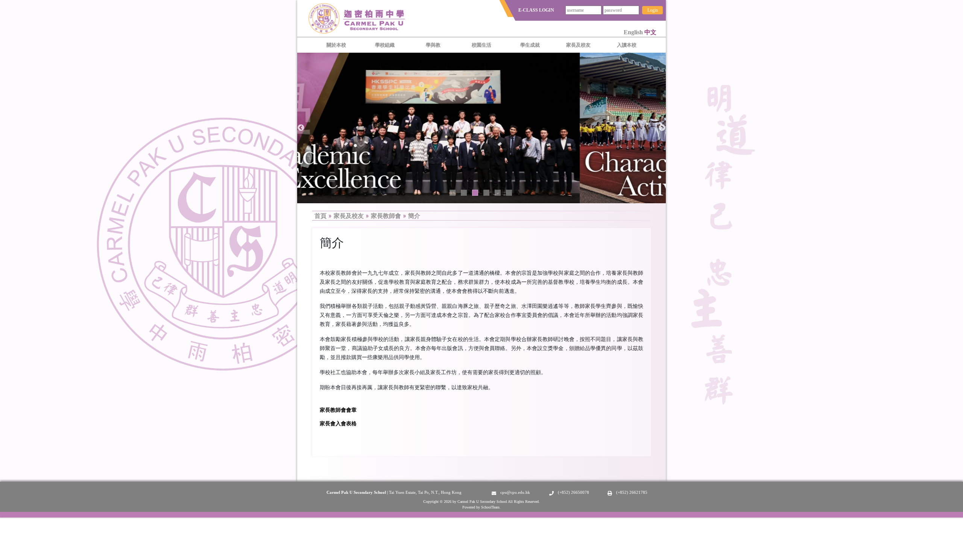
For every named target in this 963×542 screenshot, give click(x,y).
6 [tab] (509, 193)
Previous (301, 128)
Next (662, 128)
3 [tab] (475, 193)
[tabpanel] (481, 128)
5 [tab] (498, 193)
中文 (650, 32)
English (634, 32)
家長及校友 (349, 215)
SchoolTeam (490, 507)
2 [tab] (464, 193)
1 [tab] (453, 193)
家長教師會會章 (338, 409)
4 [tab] (486, 193)
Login (652, 10)
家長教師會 (386, 215)
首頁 (320, 215)
